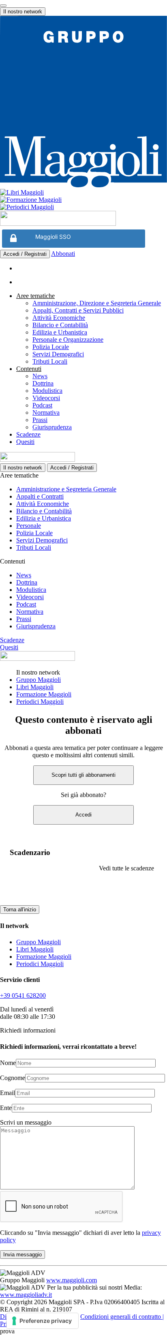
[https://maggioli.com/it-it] (83, 102)
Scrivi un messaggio (25, 1122)
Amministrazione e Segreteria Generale (66, 489)
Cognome (12, 1077)
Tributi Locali (49, 361)
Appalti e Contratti (40, 496)
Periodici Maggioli (40, 701)
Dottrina (43, 383)
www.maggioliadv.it (26, 1294)
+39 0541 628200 (23, 995)
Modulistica (47, 390)
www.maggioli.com (71, 1280)
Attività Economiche (58, 317)
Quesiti (25, 441)
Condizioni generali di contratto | (122, 1316)
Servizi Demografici (58, 354)
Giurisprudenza (52, 427)
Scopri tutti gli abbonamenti (83, 775)
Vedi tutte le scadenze (126, 868)
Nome (8, 1062)
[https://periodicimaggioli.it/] (83, 207)
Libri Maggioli (35, 687)
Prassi (39, 419)
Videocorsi (46, 397)
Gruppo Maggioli (38, 679)
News (39, 376)
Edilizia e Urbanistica (59, 332)
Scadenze (28, 434)
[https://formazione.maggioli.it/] (83, 200)
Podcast (42, 405)
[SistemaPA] (58, 223)
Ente (6, 1107)
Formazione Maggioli (43, 694)
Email (7, 1092)
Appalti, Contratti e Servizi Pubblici (78, 310)
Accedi (83, 815)
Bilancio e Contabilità (60, 324)
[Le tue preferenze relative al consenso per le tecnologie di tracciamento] (42, 1321)
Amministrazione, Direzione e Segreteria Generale (96, 303)
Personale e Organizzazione (67, 339)
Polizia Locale (50, 346)
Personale (28, 525)
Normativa (46, 412)
